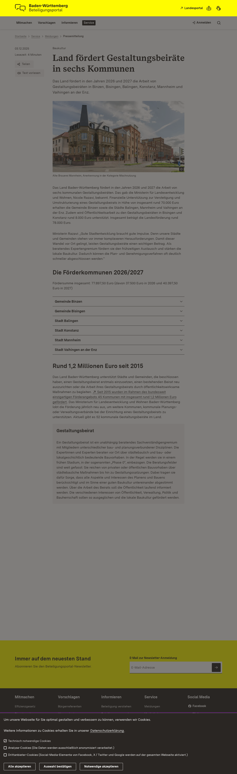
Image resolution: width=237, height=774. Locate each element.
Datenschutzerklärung (107, 730)
